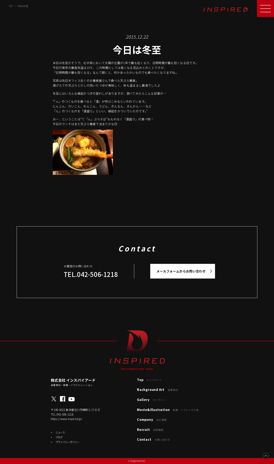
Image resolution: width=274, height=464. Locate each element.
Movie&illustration (168, 409)
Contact (153, 439)
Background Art (157, 389)
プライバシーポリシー (67, 442)
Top (149, 379)
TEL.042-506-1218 (91, 274)
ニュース (60, 432)
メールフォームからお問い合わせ (181, 271)
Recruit (150, 429)
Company (152, 419)
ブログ (59, 437)
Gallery (151, 399)
